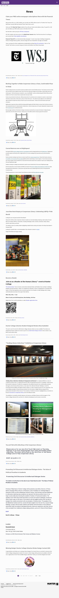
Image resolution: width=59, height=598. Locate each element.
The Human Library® (10, 287)
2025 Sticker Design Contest (35, 330)
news (23, 75)
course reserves (23, 203)
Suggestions (8, 583)
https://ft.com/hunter (39, 43)
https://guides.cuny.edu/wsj (20, 36)
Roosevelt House (10, 527)
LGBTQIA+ (25, 269)
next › (36, 575)
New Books (21, 269)
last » (40, 575)
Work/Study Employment (18, 583)
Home (1, 5)
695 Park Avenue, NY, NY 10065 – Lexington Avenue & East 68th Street (13, 587)
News (7, 5)
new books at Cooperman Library (16, 392)
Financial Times (45, 75)
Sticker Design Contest (24, 334)
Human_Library (21, 317)
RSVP (7, 511)
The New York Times (33, 75)
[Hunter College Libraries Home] (15, 2)
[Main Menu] (56, 2)
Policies (2, 583)
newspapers (26, 75)
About (4, 5)
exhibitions (32, 436)
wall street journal (40, 75)
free (29, 75)
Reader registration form (31, 300)
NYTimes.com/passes (24, 31)
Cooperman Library (24, 140)
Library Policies (29, 140)
